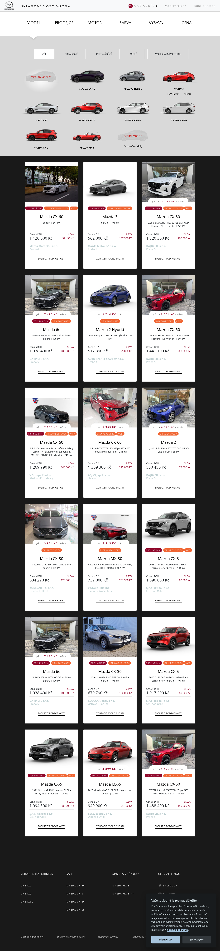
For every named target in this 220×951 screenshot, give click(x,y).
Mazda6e (27, 901)
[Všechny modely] (41, 75)
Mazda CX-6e (76, 909)
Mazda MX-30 (110, 558)
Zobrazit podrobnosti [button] (51, 258)
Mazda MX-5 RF (123, 893)
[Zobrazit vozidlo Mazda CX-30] (110, 637)
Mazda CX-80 (168, 216)
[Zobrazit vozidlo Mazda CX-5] (168, 524)
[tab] (33, 23)
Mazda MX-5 (110, 784)
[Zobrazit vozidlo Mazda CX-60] (51, 182)
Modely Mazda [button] (176, 6)
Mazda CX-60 (51, 216)
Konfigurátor (205, 6)
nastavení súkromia (177, 929)
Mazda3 (26, 893)
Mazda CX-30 (51, 558)
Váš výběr (146, 6)
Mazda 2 (168, 442)
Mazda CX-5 (168, 558)
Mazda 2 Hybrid (110, 329)
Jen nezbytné (197, 939)
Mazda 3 (110, 216)
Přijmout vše (165, 939)
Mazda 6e (51, 329)
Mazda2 (26, 885)
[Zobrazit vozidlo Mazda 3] (110, 182)
